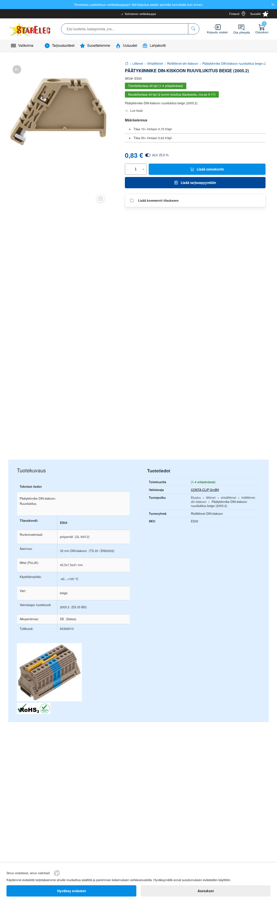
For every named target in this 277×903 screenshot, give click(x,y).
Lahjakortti (158, 45)
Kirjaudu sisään (217, 32)
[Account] (217, 27)
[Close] (273, 4)
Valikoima (25, 45)
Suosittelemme (98, 45)
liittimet (211, 497)
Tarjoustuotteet (63, 45)
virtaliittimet (228, 497)
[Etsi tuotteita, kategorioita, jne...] (193, 29)
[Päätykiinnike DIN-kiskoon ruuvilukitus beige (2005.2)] (58, 110)
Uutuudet (130, 45)
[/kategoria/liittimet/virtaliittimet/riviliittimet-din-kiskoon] (17, 69)
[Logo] (30, 29)
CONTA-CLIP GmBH (205, 490)
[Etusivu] (126, 63)
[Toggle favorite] (100, 198)
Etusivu (196, 497)
